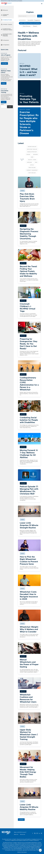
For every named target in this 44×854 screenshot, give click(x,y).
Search (2, 104)
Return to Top (40, 850)
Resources (22, 834)
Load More (21, 819)
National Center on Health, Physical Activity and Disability (11, 0)
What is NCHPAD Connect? (20, 832)
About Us (16, 834)
